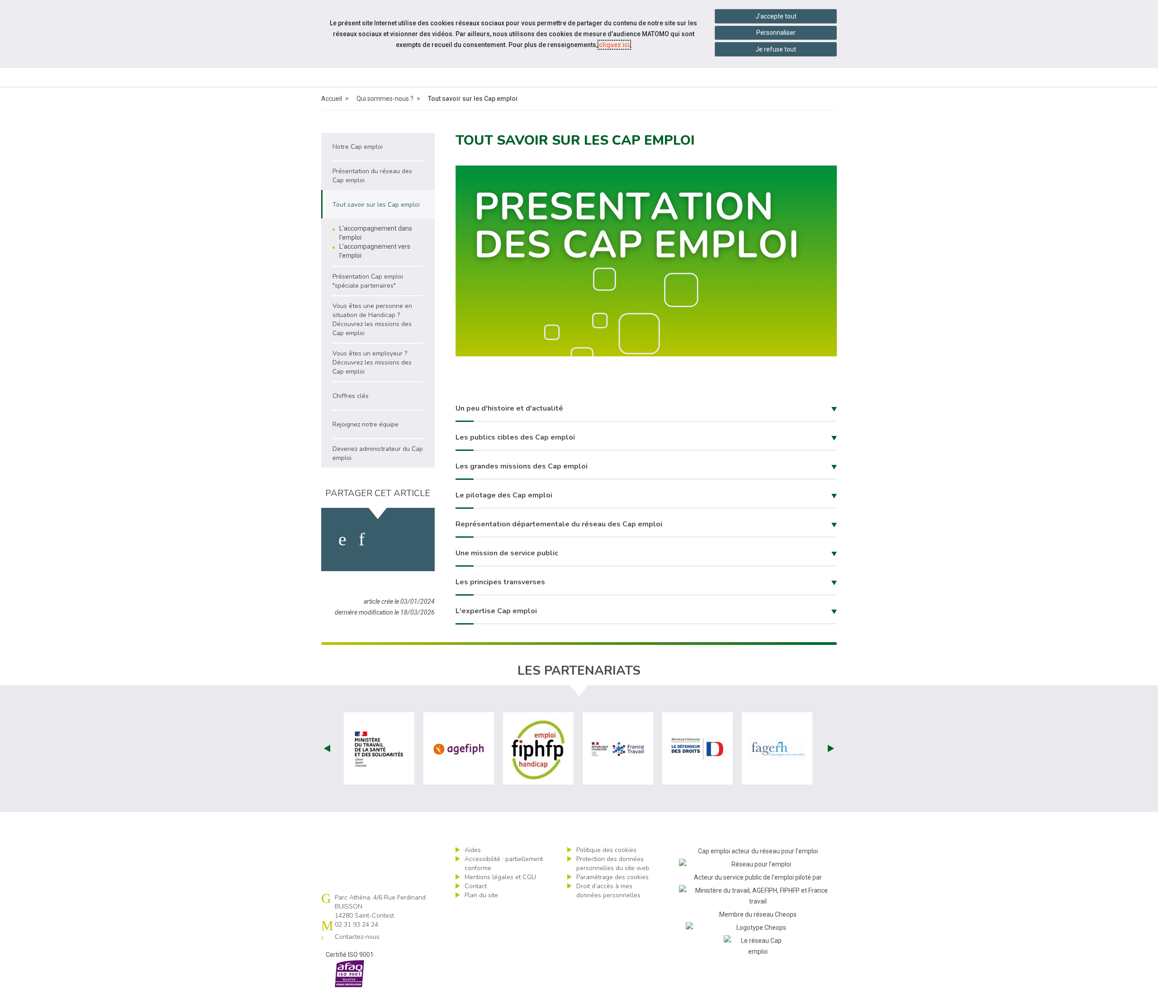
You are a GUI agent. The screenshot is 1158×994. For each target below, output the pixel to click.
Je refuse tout (775, 49)
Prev (327, 748)
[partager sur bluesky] (410, 539)
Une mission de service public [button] (507, 553)
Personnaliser (776, 32)
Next (831, 748)
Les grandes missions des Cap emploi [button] (522, 466)
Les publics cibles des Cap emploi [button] (515, 437)
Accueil (331, 98)
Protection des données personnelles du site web (612, 863)
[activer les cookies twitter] (383, 539)
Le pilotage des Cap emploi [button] (504, 495)
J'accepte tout (776, 16)
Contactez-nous (357, 936)
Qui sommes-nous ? (384, 98)
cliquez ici (614, 44)
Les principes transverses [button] (500, 582)
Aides (473, 850)
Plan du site (481, 895)
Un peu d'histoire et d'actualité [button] (509, 408)
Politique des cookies (606, 850)
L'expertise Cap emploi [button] (496, 611)
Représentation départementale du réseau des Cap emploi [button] (559, 524)
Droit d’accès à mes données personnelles (608, 890)
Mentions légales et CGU (500, 877)
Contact (476, 886)
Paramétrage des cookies (612, 877)
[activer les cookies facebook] (342, 539)
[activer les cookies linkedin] (361, 539)
